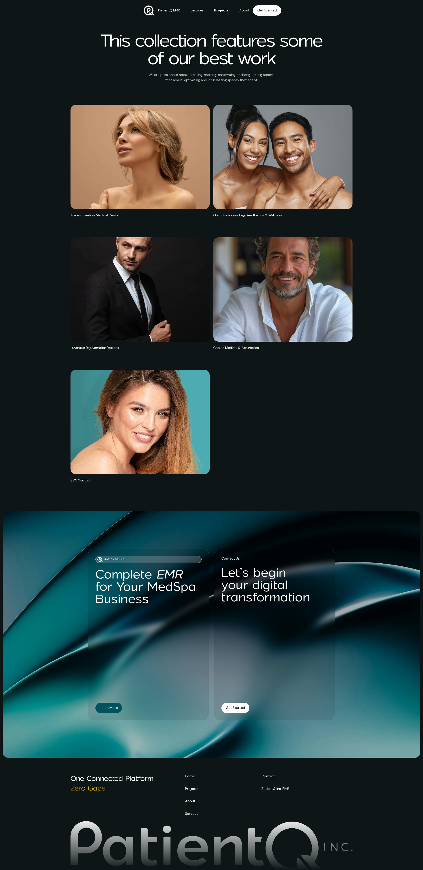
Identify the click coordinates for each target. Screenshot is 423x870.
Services (197, 10)
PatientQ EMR (169, 10)
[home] (149, 10)
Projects (221, 10)
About (244, 10)
